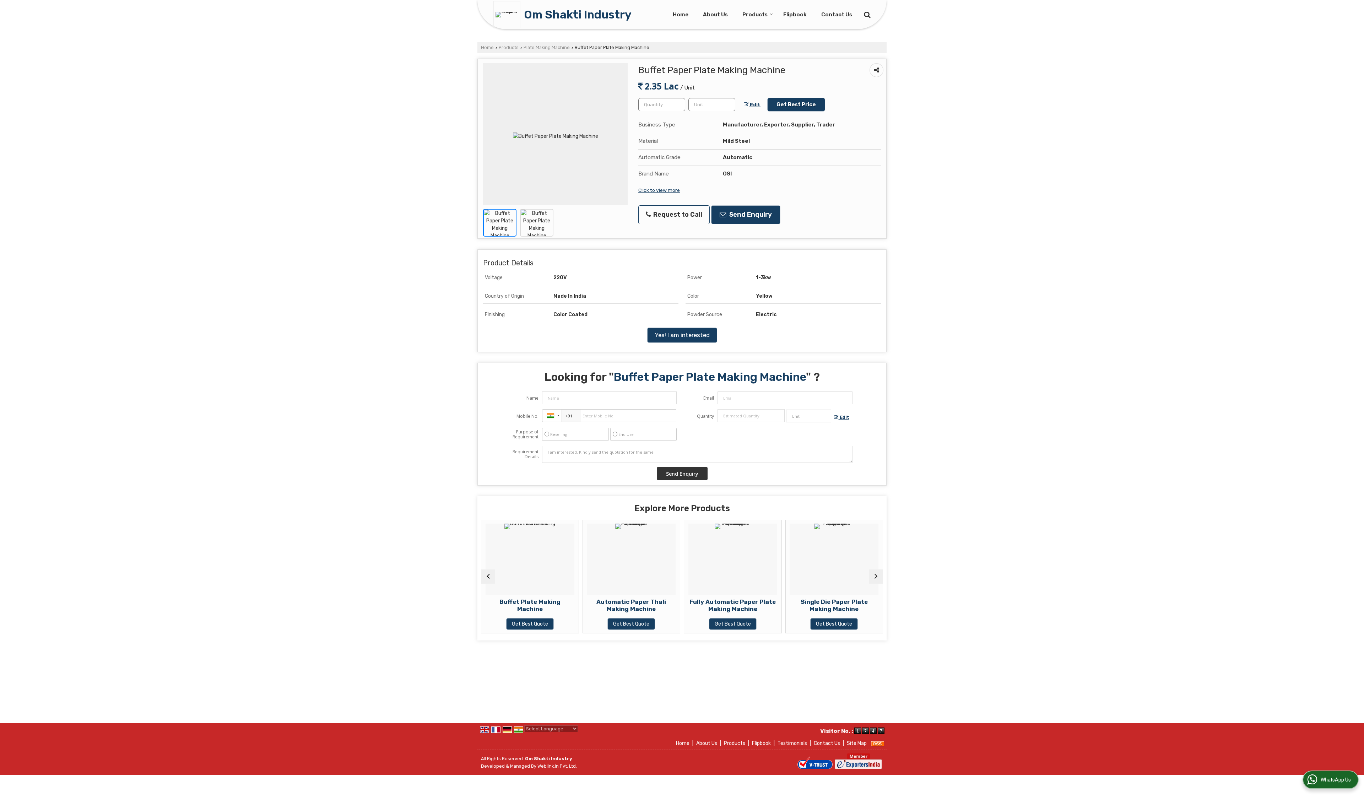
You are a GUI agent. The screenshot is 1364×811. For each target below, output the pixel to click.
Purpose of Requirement (525, 434)
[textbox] (711, 104)
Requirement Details (525, 454)
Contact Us (836, 14)
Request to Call (677, 214)
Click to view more (659, 190)
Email (708, 398)
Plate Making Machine (547, 47)
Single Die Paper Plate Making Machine (759, 605)
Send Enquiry (750, 214)
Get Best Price (796, 104)
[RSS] (877, 743)
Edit (755, 104)
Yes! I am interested (682, 335)
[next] (876, 576)
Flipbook (795, 14)
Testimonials (792, 743)
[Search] (866, 14)
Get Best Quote (556, 624)
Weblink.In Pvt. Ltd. (557, 766)
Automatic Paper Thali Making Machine (556, 605)
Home (680, 14)
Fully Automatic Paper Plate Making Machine (658, 605)
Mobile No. (527, 416)
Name (532, 398)
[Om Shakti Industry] (508, 14)
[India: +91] (552, 415)
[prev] (488, 576)
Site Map (857, 743)
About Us (715, 14)
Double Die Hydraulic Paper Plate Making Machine (860, 605)
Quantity (705, 416)
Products (755, 14)
